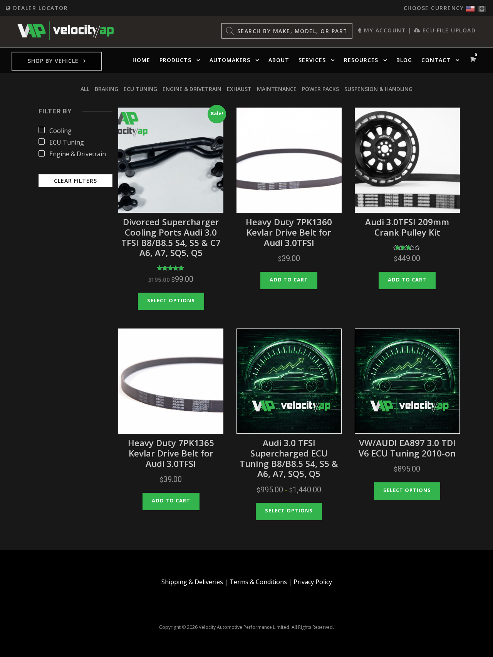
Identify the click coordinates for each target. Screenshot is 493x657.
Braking (106, 89)
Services (312, 60)
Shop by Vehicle (53, 60)
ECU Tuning (140, 89)
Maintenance (277, 89)
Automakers (230, 60)
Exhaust (239, 89)
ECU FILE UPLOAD (448, 30)
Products (175, 60)
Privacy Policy (312, 582)
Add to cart (289, 279)
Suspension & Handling (378, 89)
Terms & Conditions (258, 582)
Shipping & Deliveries (192, 582)
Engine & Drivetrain (192, 89)
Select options (171, 300)
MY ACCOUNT (384, 30)
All (84, 89)
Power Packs (320, 89)
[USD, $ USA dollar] (470, 7)
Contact (436, 60)
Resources (361, 60)
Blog (404, 60)
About (278, 60)
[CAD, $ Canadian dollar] (482, 7)
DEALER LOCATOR (39, 8)
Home (141, 60)
